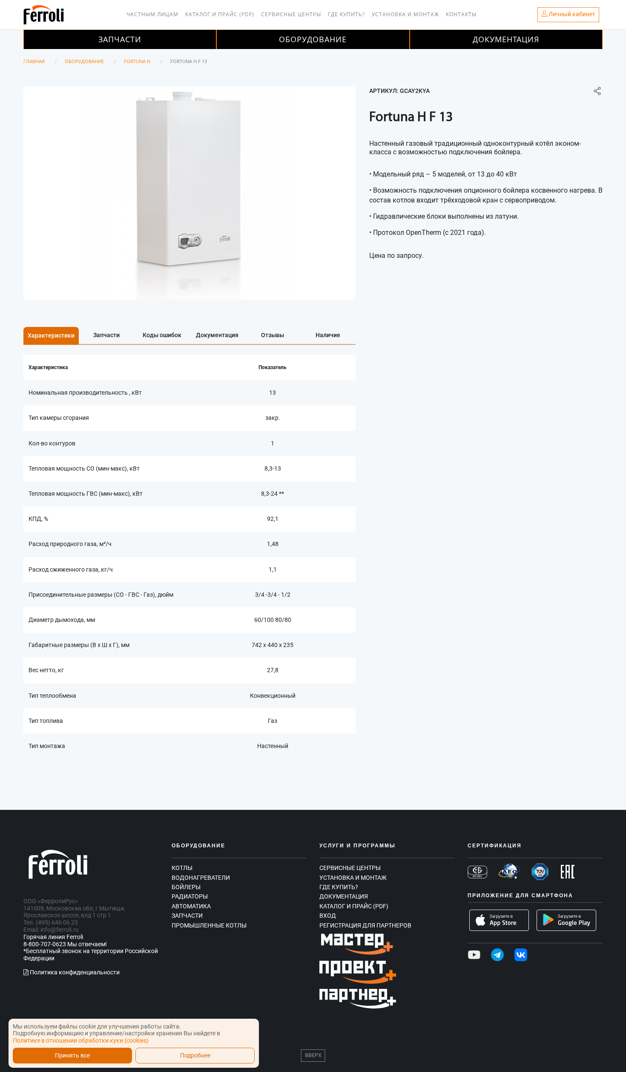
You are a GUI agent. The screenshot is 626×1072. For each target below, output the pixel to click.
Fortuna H (137, 61)
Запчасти (119, 39)
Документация (506, 39)
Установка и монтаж (405, 14)
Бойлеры (186, 887)
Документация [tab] (217, 335)
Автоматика (191, 906)
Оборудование (313, 39)
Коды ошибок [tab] (162, 335)
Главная (34, 61)
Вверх (313, 1055)
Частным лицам (152, 14)
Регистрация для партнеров (365, 925)
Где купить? (346, 14)
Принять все (72, 1055)
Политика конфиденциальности (74, 972)
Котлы (182, 867)
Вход (327, 915)
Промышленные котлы (209, 925)
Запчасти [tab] (106, 335)
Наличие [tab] (328, 335)
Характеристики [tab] (51, 335)
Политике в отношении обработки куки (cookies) (81, 1040)
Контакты (461, 14)
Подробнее (195, 1055)
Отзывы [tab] (272, 335)
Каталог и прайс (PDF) (219, 14)
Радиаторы (190, 896)
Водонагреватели (201, 877)
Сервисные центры (291, 14)
